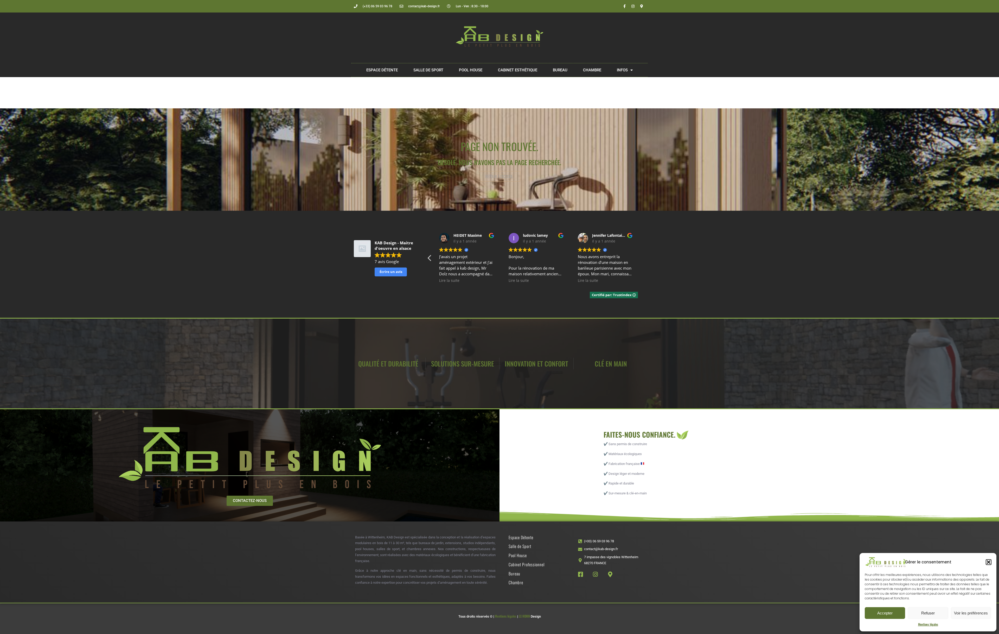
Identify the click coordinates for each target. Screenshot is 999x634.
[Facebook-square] (580, 574)
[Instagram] (633, 6)
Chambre (592, 70)
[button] (988, 562)
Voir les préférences (971, 613)
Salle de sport (428, 70)
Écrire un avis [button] (391, 271)
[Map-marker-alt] (641, 6)
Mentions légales (928, 624)
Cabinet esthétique (517, 70)
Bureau (560, 70)
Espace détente (382, 70)
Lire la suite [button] (449, 280)
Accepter (885, 613)
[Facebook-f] (624, 6)
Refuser (928, 613)
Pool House (470, 70)
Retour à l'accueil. (499, 176)
